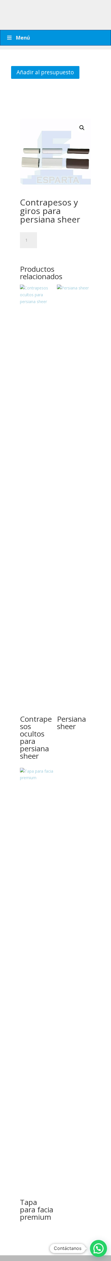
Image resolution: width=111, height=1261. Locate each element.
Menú (23, 37)
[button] (82, 128)
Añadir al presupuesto (45, 72)
